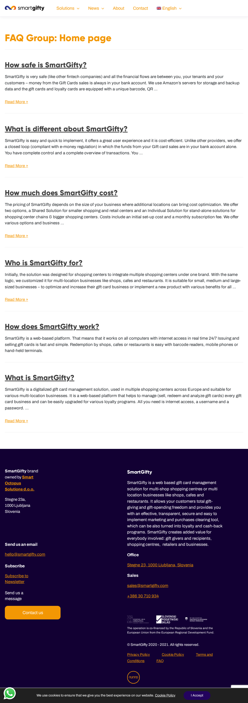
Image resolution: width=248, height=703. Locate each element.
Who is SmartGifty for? (44, 262)
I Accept (197, 695)
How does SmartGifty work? (52, 326)
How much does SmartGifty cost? (61, 192)
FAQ (160, 661)
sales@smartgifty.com (147, 585)
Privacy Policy (138, 654)
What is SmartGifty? (39, 377)
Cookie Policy (173, 654)
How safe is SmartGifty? (46, 64)
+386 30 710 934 (143, 596)
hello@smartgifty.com (25, 554)
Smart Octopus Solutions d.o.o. (19, 483)
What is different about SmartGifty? (66, 128)
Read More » (16, 102)
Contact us (33, 612)
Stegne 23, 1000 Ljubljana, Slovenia (160, 565)
